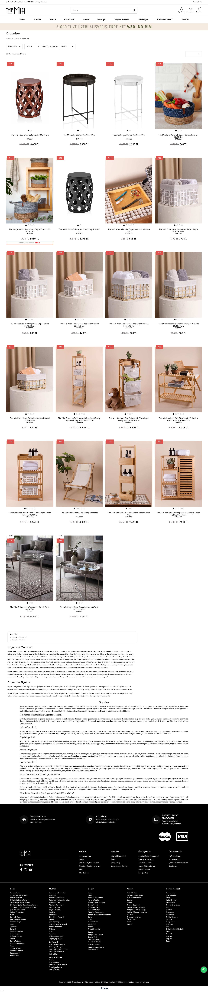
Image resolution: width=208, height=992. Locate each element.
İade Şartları (143, 873)
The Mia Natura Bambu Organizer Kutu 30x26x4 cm (129, 231)
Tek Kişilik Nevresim (57, 952)
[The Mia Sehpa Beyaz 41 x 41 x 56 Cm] (128, 96)
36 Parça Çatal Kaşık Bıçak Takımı (23, 907)
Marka (29, 46)
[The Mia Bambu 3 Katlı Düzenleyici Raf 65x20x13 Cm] (128, 474)
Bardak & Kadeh (16, 951)
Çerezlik (13, 927)
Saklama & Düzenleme (58, 893)
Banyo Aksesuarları (96, 947)
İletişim (81, 859)
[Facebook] (21, 870)
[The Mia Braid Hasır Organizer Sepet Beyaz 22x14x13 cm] (79, 285)
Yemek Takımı (15, 893)
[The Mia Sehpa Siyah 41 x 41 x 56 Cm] (79, 96)
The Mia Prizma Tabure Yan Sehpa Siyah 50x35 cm (79, 231)
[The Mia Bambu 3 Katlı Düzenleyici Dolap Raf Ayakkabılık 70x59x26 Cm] (178, 379)
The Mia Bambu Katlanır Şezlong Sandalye (79, 513)
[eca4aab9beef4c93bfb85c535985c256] (165, 836)
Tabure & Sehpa (94, 907)
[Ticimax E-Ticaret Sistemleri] (104, 988)
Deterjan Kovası (94, 942)
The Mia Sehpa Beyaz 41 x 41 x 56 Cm (128, 135)
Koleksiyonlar (171, 900)
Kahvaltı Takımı (16, 898)
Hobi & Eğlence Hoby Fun (137, 912)
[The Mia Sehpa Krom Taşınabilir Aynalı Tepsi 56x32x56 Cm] (79, 568)
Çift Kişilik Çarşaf (56, 947)
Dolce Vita (170, 915)
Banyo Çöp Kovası (95, 935)
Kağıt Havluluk (55, 910)
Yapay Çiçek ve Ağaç (96, 903)
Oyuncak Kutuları (134, 917)
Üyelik (113, 859)
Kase (12, 946)
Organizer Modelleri (19, 637)
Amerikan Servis (55, 927)
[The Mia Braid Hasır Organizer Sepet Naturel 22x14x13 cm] (29, 379)
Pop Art (169, 939)
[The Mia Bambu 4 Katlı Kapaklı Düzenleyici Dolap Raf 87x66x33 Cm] (178, 474)
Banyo (90, 932)
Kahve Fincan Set (17, 912)
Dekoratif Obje (94, 910)
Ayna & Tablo (93, 900)
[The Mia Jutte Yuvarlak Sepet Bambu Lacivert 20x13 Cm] (178, 96)
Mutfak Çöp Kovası (57, 898)
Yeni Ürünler (171, 893)
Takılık (129, 903)
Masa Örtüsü (54, 970)
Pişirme (52, 929)
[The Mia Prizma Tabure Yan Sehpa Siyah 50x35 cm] (79, 190)
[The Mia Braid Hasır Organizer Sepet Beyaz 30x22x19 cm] (178, 190)
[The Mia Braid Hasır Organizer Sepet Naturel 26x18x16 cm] (178, 285)
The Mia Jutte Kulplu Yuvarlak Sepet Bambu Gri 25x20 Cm (29, 231)
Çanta (129, 900)
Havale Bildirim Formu (146, 866)
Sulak (90, 919)
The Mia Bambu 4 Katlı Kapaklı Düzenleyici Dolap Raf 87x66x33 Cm (178, 514)
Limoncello (170, 903)
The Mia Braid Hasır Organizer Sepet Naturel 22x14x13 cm (30, 419)
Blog (80, 870)
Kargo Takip (115, 863)
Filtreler (64, 46)
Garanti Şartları (144, 870)
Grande (169, 919)
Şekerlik (13, 929)
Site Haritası (84, 873)
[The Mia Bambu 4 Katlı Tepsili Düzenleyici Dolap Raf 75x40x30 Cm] (29, 474)
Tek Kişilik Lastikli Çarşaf (58, 949)
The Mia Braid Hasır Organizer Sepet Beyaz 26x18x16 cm (29, 325)
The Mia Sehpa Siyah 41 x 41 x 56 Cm (79, 135)
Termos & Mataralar (135, 895)
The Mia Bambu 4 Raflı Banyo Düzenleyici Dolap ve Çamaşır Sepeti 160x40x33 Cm (79, 419)
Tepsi (12, 924)
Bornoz (52, 960)
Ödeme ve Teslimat (146, 859)
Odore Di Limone (173, 905)
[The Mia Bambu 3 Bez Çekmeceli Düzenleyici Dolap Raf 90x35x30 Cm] (128, 379)
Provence (170, 912)
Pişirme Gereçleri (56, 936)
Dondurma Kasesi (17, 944)
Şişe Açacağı (54, 922)
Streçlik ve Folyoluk (56, 917)
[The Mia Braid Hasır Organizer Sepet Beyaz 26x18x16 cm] (29, 285)
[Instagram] (25, 870)
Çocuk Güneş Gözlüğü (136, 907)
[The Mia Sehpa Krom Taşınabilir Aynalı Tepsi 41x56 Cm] (29, 568)
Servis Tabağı (15, 941)
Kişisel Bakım (132, 893)
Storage (169, 924)
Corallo (169, 910)
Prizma (169, 936)
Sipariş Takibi (197, 2)
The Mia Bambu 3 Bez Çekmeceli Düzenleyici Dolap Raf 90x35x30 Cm (129, 419)
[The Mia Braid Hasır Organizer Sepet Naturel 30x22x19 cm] (128, 285)
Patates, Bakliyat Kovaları (59, 900)
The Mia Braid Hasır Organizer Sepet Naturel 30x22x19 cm (129, 325)
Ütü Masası (131, 919)
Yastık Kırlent (54, 962)
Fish (167, 907)
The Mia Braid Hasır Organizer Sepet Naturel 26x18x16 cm (178, 325)
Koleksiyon (173, 866)
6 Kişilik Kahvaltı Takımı (19, 900)
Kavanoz (52, 895)
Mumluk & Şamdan (95, 898)
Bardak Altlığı (15, 922)
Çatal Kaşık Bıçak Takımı (178, 863)
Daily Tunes (170, 922)
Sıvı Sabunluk (93, 950)
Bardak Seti (15, 953)
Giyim (129, 922)
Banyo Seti (92, 937)
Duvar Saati (93, 905)
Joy (167, 927)
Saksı (90, 917)
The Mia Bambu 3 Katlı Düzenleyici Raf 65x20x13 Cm (129, 514)
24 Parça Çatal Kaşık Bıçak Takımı (23, 905)
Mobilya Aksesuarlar (96, 912)
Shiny (168, 898)
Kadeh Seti (14, 956)
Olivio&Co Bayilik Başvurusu (89, 866)
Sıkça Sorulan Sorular (119, 866)
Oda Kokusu (93, 922)
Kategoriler (12, 46)
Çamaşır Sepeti (94, 939)
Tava (51, 931)
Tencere (52, 934)
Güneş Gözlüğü (175, 859)
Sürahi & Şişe (15, 934)
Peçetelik (53, 915)
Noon (168, 931)
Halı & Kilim (53, 954)
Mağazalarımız (85, 856)
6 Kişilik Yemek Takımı (18, 895)
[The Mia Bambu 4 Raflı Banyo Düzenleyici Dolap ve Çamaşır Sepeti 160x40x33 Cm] (79, 379)
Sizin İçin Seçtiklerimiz (175, 929)
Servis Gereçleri (16, 931)
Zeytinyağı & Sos (55, 939)
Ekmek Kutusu (54, 907)
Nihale (51, 919)
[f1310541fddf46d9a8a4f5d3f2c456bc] (182, 836)
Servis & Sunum (16, 917)
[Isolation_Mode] (27, 853)
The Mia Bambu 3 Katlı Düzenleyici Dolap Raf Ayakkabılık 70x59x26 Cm (178, 419)
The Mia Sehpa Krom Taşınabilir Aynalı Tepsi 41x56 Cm (29, 608)
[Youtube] (30, 870)
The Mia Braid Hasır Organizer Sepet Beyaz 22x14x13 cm (79, 325)
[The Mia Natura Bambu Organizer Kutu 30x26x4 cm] (128, 190)
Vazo (90, 893)
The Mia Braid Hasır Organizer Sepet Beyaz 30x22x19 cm (178, 231)
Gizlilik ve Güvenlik (145, 863)
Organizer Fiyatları (18, 640)
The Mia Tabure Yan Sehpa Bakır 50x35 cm (30, 135)
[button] (28, 130)
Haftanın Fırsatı (175, 856)
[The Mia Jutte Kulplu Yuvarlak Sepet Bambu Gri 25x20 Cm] (29, 190)
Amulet (169, 934)
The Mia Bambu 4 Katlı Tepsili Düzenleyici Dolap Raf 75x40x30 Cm (29, 514)
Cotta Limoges (172, 917)
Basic (168, 941)
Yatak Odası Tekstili (57, 944)
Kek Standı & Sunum (18, 919)
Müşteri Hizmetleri (118, 856)
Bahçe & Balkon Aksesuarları (99, 915)
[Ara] (134, 10)
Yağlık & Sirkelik (16, 936)
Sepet (90, 927)
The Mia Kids (171, 895)
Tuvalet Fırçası (94, 944)
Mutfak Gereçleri (56, 905)
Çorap (129, 924)
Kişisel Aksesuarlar (134, 898)
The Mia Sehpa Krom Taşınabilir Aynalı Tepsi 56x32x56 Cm (79, 608)
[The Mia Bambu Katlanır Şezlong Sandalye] (79, 474)
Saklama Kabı (54, 903)
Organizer (92, 924)
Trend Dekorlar (94, 929)
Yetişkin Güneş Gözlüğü (136, 910)
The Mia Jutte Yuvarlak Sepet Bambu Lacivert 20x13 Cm (178, 136)
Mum (90, 895)
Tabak (12, 939)
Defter (130, 915)
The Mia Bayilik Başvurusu (89, 863)
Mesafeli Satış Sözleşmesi (148, 856)
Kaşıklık (52, 912)
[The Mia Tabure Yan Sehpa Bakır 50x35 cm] (29, 96)
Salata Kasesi (15, 948)
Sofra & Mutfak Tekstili (58, 924)
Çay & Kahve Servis (17, 910)
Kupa (12, 915)
